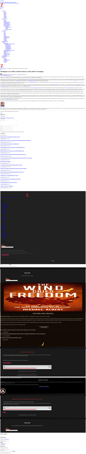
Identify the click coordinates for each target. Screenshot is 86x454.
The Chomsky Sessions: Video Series (9, 50)
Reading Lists (6, 51)
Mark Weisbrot (5, 74)
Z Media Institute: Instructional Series (9, 43)
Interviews (5, 16)
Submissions (5, 60)
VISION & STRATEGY (5, 55)
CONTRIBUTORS (5, 41)
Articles (5, 11)
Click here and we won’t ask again (28, 373)
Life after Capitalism (9, 29)
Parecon (7, 28)
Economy (5, 21)
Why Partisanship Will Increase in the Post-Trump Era (8, 182)
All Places (5, 40)
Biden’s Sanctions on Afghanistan (5, 161)
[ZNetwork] (1, 66)
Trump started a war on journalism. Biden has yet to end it (9, 175)
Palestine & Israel (6, 36)
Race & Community (7, 25)
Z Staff (5, 58)
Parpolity (7, 27)
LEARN (3, 42)
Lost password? (2, 444)
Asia (4, 32)
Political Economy (8, 45)
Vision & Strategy (6, 26)
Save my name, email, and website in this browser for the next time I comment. (12, 131)
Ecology (5, 20)
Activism (5, 19)
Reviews (5, 17)
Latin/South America (7, 37)
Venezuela (5, 39)
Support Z (5, 61)
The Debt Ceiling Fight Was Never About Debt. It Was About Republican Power (12, 147)
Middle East (5, 38)
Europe (5, 35)
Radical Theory (8, 44)
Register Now (7, 439)
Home (1, 68)
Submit (10, 264)
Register (14, 451)
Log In (1, 442)
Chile (4, 34)
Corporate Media (6, 23)
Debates (5, 15)
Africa (5, 31)
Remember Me (3, 443)
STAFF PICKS (4, 56)
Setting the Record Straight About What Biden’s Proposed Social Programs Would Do (13, 168)
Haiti (1, 69)
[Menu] (0, 9)
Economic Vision (8, 46)
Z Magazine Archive (7, 53)
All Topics (5, 30)
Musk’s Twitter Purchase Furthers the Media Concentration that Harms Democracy (13, 154)
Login (7, 447)
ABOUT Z (3, 57)
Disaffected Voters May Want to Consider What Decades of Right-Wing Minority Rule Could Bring (15, 140)
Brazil (5, 33)
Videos (5, 12)
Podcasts (5, 13)
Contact (5, 62)
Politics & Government (7, 24)
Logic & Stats (8, 49)
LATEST (3, 10)
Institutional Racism (8, 47)
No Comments (21, 74)
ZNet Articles (5, 68)
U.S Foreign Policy (8, 48)
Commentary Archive (7, 54)
